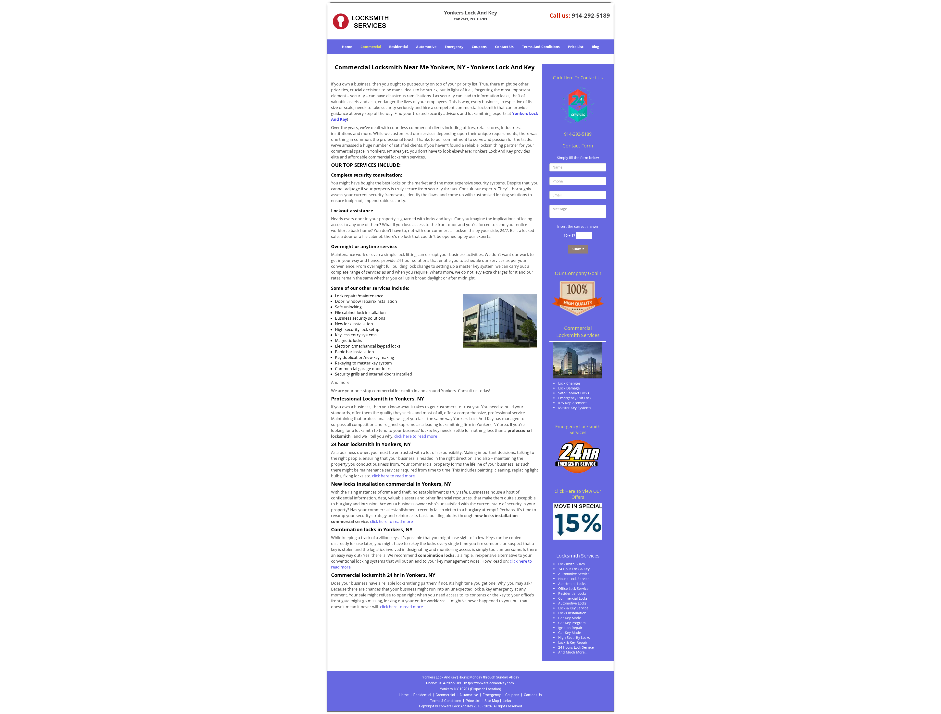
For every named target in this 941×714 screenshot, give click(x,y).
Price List (575, 46)
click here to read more (415, 436)
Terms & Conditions (445, 701)
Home (347, 46)
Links (507, 701)
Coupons (479, 46)
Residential (398, 46)
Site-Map (491, 701)
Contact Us (504, 46)
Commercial (370, 46)
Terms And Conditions (541, 46)
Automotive (426, 46)
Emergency (454, 46)
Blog (595, 46)
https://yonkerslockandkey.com (489, 683)
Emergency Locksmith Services (577, 429)
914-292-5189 (591, 15)
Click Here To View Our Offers (578, 494)
